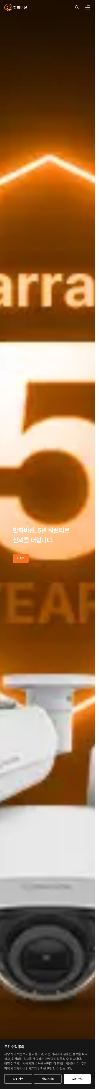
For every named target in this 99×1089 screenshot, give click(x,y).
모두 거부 (18, 1079)
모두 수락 (77, 1079)
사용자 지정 (48, 1079)
